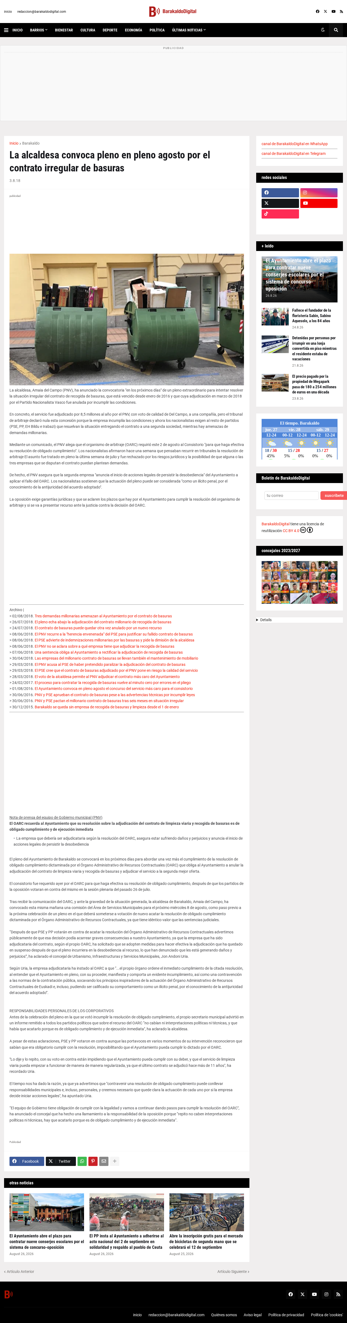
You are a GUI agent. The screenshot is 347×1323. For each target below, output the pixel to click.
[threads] (319, 224)
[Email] (103, 1161)
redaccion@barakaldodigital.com (41, 12)
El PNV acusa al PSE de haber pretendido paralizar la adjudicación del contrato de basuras (110, 664)
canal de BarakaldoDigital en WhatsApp (295, 144)
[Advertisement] (126, 552)
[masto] (280, 224)
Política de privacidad (286, 1315)
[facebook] (317, 11)
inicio (8, 12)
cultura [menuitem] (88, 30)
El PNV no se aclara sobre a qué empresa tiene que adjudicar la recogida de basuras (104, 646)
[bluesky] (319, 214)
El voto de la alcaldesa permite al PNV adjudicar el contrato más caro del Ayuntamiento (107, 676)
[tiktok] (280, 214)
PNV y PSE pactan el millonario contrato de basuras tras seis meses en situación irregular (109, 701)
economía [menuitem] (133, 30)
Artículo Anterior (20, 1271)
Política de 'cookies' (327, 1315)
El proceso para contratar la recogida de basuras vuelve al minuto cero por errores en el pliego (113, 682)
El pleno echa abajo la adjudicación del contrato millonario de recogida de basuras (103, 622)
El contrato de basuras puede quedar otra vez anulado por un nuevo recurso (98, 628)
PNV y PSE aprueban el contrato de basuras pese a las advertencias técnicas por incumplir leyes (115, 695)
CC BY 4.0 (291, 531)
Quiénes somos (224, 1315)
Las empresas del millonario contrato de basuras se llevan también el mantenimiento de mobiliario (116, 658)
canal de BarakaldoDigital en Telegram (294, 153)
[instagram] (319, 192)
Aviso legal (253, 1315)
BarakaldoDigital (276, 524)
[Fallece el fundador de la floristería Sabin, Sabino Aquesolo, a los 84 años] (275, 316)
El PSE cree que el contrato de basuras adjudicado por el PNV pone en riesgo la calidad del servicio (116, 670)
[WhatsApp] (82, 1161)
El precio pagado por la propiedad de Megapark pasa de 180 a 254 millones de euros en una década (314, 384)
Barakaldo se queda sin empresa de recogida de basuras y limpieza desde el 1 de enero (107, 707)
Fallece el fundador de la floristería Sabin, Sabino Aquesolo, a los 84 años (311, 315)
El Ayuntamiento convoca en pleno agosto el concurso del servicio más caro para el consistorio (114, 688)
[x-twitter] (325, 11)
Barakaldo (31, 143)
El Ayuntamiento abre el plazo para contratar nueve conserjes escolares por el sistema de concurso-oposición (46, 1241)
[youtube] (334, 11)
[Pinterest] (93, 1161)
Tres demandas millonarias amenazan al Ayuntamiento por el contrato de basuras (103, 616)
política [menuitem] (157, 30)
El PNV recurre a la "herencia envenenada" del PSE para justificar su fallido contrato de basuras (114, 634)
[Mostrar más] (114, 1161)
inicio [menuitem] (17, 30)
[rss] (341, 11)
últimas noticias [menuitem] (187, 30)
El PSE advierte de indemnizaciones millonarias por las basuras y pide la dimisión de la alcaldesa (114, 640)
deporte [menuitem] (110, 30)
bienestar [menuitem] (64, 30)
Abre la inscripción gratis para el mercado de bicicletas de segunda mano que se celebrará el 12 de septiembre (206, 1241)
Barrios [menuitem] (37, 30)
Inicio (13, 143)
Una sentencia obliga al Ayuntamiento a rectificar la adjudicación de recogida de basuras (109, 652)
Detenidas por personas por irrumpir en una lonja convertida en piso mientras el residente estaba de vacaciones (314, 348)
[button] (8, 30)
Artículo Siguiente (232, 1271)
